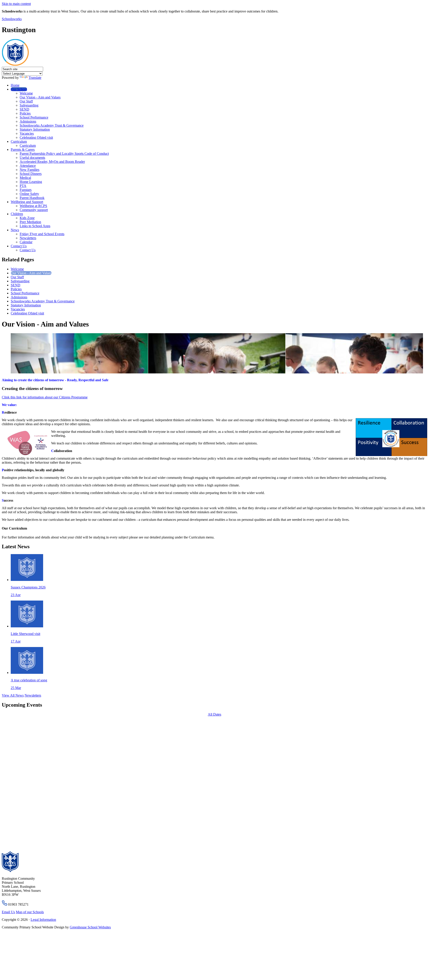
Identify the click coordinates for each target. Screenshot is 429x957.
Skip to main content (16, 4)
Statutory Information (35, 129)
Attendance (28, 166)
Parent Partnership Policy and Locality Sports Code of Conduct (64, 153)
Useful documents (32, 157)
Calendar (26, 242)
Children (17, 214)
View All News (13, 695)
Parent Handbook (32, 198)
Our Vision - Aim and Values (40, 97)
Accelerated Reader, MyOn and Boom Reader (52, 161)
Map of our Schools (30, 912)
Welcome (26, 93)
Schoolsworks (12, 19)
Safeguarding (29, 105)
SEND (24, 109)
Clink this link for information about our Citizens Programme (45, 397)
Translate (35, 78)
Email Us (8, 912)
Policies (25, 113)
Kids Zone (27, 218)
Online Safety (29, 194)
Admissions (28, 121)
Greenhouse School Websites (90, 927)
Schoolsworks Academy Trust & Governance (52, 125)
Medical (25, 178)
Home (15, 85)
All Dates (214, 714)
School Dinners (31, 174)
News (15, 230)
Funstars (26, 190)
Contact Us (19, 246)
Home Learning (31, 182)
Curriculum (19, 141)
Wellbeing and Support (27, 202)
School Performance (34, 117)
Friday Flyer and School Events (42, 234)
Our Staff (26, 101)
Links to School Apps (35, 226)
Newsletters (28, 238)
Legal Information (43, 919)
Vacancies (27, 133)
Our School (19, 89)
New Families (29, 170)
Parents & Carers (23, 149)
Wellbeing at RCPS (33, 206)
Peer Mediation (30, 222)
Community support (34, 210)
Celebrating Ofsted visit (36, 137)
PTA (23, 186)
